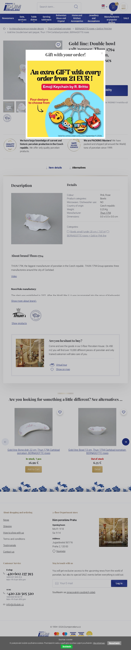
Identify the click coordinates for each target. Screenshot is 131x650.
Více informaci (99, 643)
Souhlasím (66, 646)
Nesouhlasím (114, 643)
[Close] (102, 53)
